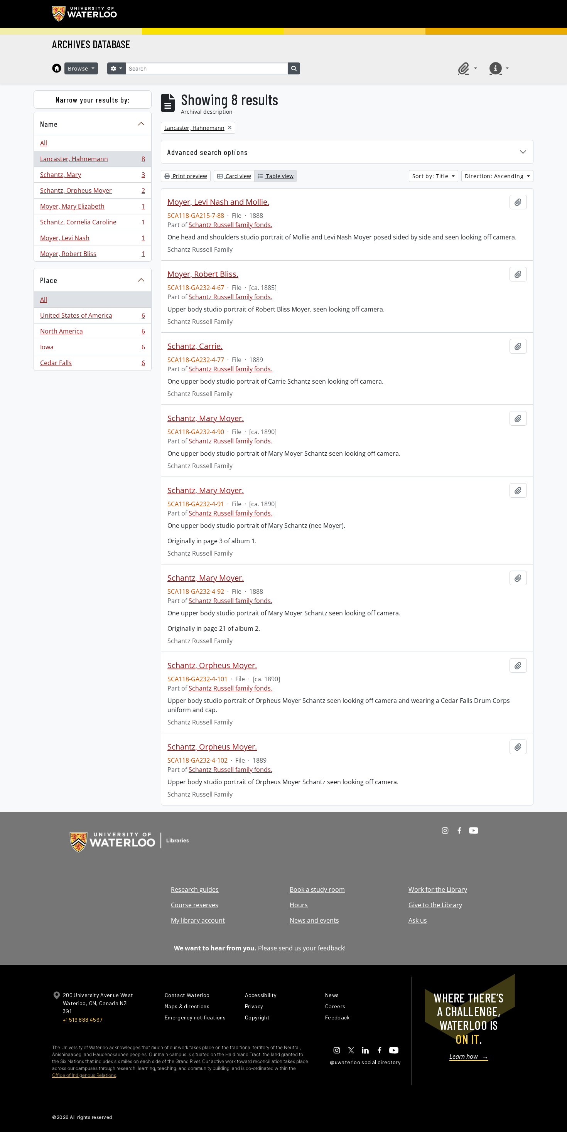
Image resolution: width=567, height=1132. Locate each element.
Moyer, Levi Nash (92, 240)
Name (49, 123)
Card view (237, 176)
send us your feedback (311, 948)
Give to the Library (435, 905)
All (43, 143)
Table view (279, 176)
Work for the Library (437, 889)
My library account (198, 920)
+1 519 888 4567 (82, 1019)
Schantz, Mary (92, 176)
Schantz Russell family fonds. (230, 225)
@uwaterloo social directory (365, 1062)
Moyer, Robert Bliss (92, 255)
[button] (466, 68)
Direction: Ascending (495, 176)
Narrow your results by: (93, 99)
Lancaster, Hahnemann (92, 161)
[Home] (56, 68)
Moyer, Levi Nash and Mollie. (218, 202)
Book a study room (317, 889)
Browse (79, 68)
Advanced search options (207, 152)
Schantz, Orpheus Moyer (92, 192)
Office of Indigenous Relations (84, 1075)
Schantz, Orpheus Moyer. (212, 665)
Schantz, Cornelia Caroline (92, 224)
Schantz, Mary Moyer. (205, 418)
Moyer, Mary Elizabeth (92, 208)
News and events (314, 920)
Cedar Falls (92, 365)
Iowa (92, 349)
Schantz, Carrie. (195, 346)
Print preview (189, 176)
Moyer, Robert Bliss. (202, 274)
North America (92, 333)
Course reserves (194, 905)
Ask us (417, 920)
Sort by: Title (431, 176)
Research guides (195, 889)
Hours (299, 905)
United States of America (92, 317)
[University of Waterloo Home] (85, 14)
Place (48, 280)
